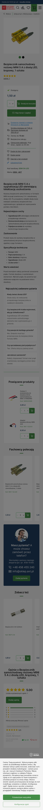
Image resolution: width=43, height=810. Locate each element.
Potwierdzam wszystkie (21, 797)
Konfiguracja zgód (21, 804)
